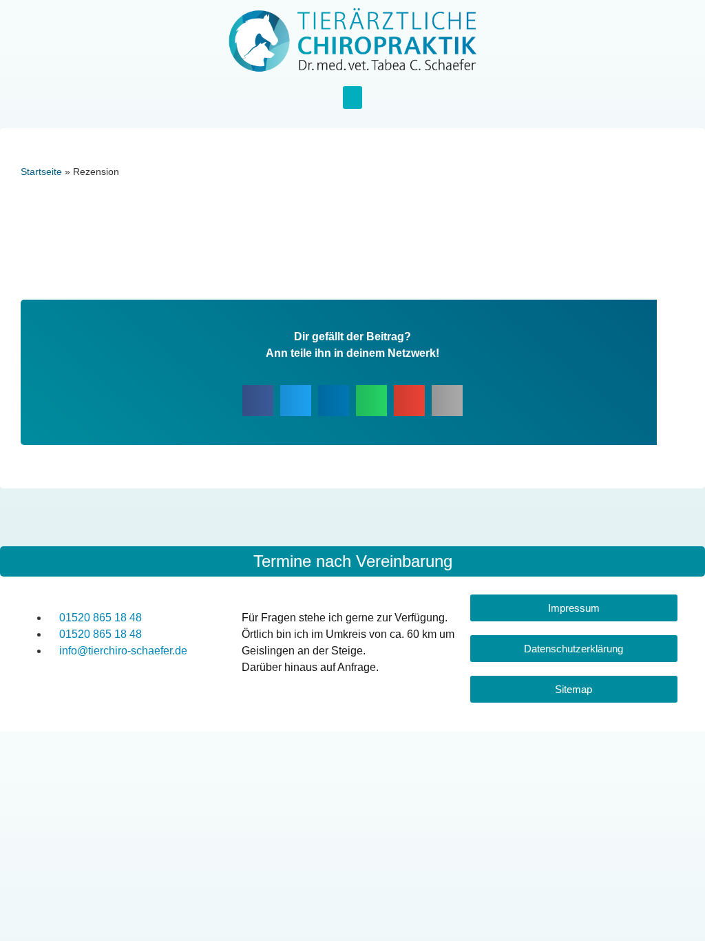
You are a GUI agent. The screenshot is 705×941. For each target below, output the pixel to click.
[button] (352, 97)
